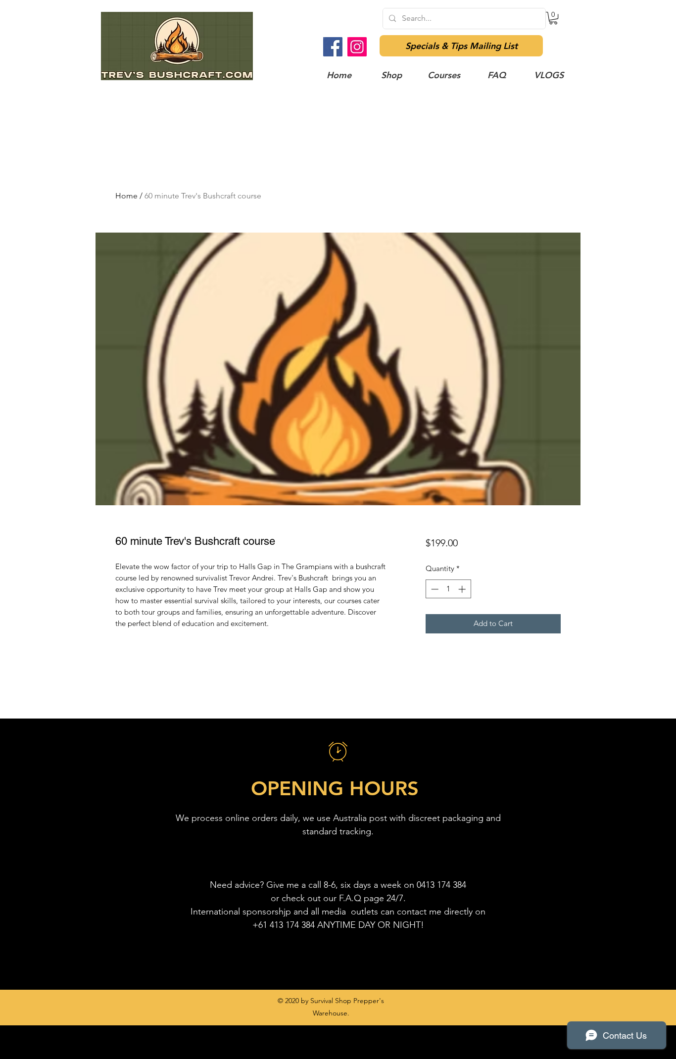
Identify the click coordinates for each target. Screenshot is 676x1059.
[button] (553, 18)
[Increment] (463, 589)
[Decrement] (433, 589)
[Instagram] (357, 46)
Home (126, 195)
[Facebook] (332, 46)
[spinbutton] (448, 589)
